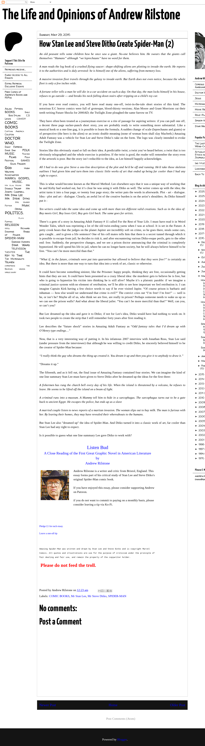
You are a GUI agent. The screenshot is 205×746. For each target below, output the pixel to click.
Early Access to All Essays (16, 76)
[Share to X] (105, 590)
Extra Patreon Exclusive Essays (14, 85)
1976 (202, 458)
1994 (202, 453)
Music (26, 205)
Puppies (8, 221)
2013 (202, 383)
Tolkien (9, 262)
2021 (202, 214)
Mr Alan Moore (13, 185)
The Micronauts (14, 258)
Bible (27, 112)
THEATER (10, 252)
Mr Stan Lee (78, 596)
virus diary (10, 272)
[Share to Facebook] (107, 590)
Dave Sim (10, 150)
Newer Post (47, 705)
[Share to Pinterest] (110, 590)
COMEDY (21, 118)
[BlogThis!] (102, 590)
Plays (21, 218)
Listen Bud (97, 447)
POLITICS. (14, 212)
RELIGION (12, 225)
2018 (202, 229)
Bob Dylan (14, 115)
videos (22, 268)
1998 (202, 444)
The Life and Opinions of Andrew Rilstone (91, 15)
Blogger (122, 739)
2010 (202, 397)
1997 (202, 449)
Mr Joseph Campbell (17, 190)
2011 (201, 393)
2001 (202, 439)
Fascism (26, 153)
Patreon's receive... (15, 69)
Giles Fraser (17, 163)
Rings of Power (17, 233)
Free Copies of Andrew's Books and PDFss (16, 94)
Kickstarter (12, 175)
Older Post (177, 705)
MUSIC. (17, 182)
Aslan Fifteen (14, 108)
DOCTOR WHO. (12, 140)
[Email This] (99, 590)
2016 (202, 238)
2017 (202, 233)
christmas (10, 265)
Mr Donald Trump (17, 187)
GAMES (25, 160)
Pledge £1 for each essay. (51, 526)
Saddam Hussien (21, 241)
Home (113, 705)
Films (12, 157)
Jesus (198, 98)
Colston (9, 134)
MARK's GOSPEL (17, 178)
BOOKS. (10, 112)
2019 (202, 224)
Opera (18, 209)
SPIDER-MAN (117, 596)
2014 (202, 379)
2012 (202, 388)
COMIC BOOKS (59, 596)
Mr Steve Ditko (97, 596)
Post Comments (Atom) (120, 718)
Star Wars (21, 245)
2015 (202, 374)
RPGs (7, 228)
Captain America (14, 131)
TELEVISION (18, 248)
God (8, 167)
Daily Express (13, 146)
